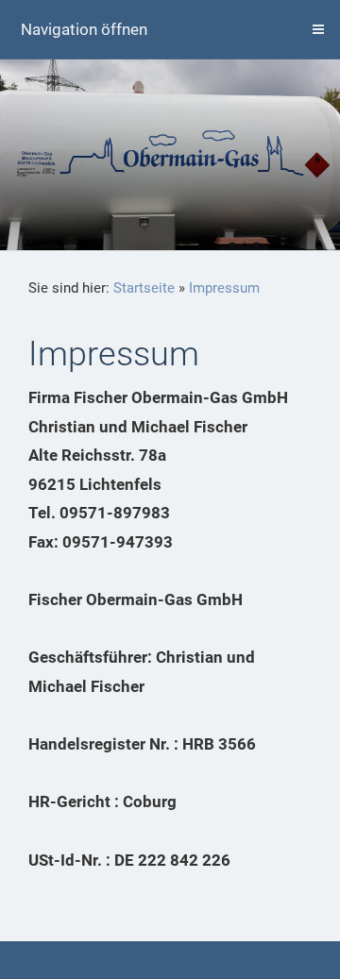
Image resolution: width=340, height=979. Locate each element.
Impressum (224, 287)
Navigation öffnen (84, 29)
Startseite (144, 287)
